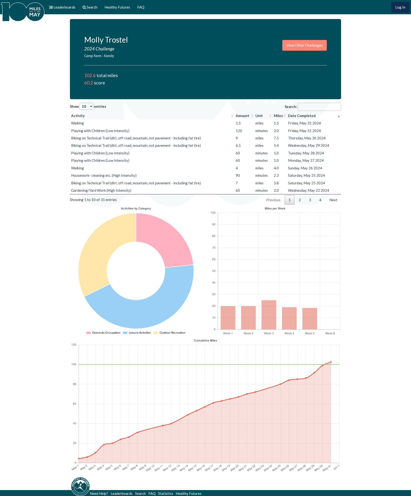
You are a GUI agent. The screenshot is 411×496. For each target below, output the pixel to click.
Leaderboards (121, 493)
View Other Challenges (304, 45)
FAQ (140, 7)
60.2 (88, 82)
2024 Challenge (99, 48)
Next (333, 200)
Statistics (165, 493)
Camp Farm (92, 56)
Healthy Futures (117, 7)
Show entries (88, 106)
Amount (242, 115)
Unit (259, 115)
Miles (278, 115)
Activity (78, 115)
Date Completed (302, 115)
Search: (291, 106)
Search (140, 493)
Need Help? (99, 493)
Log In (400, 7)
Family (109, 56)
